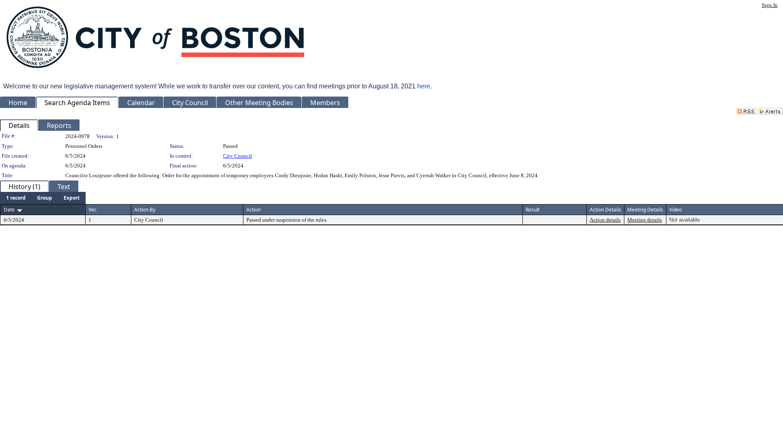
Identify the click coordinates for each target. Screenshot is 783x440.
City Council (237, 156)
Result (533, 209)
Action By (144, 209)
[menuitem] (15, 198)
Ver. (92, 209)
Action (253, 209)
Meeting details (644, 220)
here (423, 86)
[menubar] (43, 198)
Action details (605, 220)
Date (9, 209)
